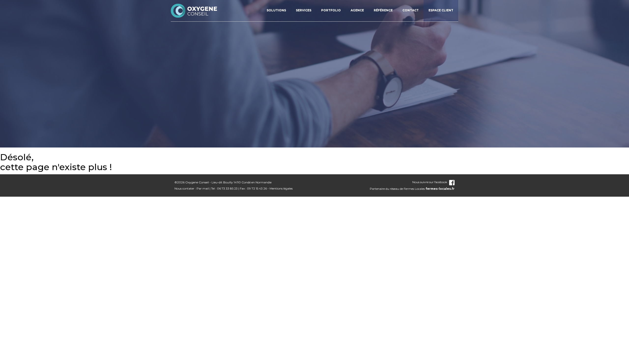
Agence (357, 10)
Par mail (203, 188)
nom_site (194, 10)
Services (303, 10)
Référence (383, 10)
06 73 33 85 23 (227, 188)
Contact (410, 10)
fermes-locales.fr (440, 189)
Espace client (441, 10)
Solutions (276, 10)
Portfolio (331, 10)
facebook (440, 182)
